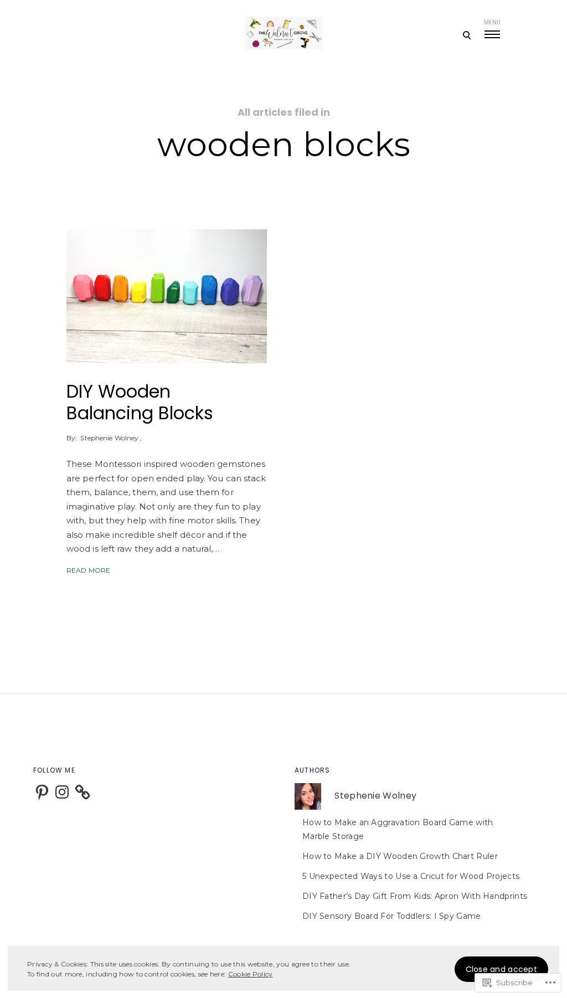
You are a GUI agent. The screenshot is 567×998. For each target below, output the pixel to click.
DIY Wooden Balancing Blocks (139, 402)
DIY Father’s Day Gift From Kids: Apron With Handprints (414, 896)
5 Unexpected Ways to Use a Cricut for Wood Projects (410, 876)
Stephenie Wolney (109, 438)
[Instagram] (62, 792)
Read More (88, 570)
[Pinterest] (42, 792)
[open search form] (466, 35)
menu (492, 22)
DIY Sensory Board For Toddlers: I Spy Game (391, 916)
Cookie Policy (250, 974)
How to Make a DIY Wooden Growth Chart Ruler (400, 856)
